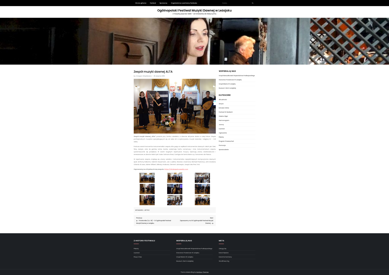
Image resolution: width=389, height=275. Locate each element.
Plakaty (221, 137)
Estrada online (224, 108)
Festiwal (153, 3)
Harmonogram (224, 120)
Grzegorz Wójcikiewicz (144, 76)
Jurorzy (221, 125)
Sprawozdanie (224, 150)
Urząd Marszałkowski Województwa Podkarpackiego (237, 76)
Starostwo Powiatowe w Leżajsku (230, 80)
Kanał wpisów (224, 253)
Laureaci (222, 129)
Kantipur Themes (202, 272)
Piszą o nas (138, 257)
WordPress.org (224, 261)
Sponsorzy (163, 3)
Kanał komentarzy (225, 257)
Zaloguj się (222, 249)
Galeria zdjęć (223, 116)
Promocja (222, 145)
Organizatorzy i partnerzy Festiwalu (184, 3)
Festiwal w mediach (226, 112)
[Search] (252, 3)
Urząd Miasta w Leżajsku (227, 84)
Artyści (147, 210)
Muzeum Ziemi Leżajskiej (227, 88)
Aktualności (139, 210)
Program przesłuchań (226, 141)
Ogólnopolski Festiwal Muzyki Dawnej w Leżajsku (194, 10)
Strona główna (140, 3)
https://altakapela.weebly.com (176, 169)
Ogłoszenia (223, 133)
